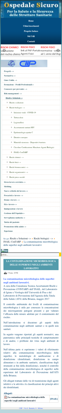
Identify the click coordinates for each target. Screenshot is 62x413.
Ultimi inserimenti (31, 25)
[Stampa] (5, 273)
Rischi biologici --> (17, 107)
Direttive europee (21, 137)
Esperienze (8, 231)
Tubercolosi (18, 117)
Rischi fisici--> (15, 162)
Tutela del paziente (11, 222)
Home (31, 20)
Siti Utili (31, 36)
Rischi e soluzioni (16, 102)
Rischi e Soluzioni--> (14, 98)
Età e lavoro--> (10, 204)
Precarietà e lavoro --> (13, 195)
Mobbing (7, 186)
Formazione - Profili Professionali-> (19, 84)
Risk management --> (13, 93)
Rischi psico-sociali (17, 177)
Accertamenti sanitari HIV (24, 127)
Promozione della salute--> (15, 226)
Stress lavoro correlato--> (14, 182)
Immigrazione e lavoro (13, 208)
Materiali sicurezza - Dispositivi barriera (29, 142)
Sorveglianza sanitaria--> (14, 217)
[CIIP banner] (24, 63)
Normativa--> (10, 75)
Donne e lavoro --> (12, 200)
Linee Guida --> (10, 80)
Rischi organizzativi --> (18, 172)
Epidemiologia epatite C (23, 132)
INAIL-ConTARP (21, 152)
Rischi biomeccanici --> (18, 167)
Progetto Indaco (31, 31)
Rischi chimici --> (16, 157)
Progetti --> (9, 71)
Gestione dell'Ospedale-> (14, 213)
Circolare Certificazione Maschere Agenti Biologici (34, 147)
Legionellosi (19, 122)
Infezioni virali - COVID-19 (25, 112)
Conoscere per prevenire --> (15, 89)
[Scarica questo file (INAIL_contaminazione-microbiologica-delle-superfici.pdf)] (6, 397)
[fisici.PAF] (26, 56)
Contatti (31, 41)
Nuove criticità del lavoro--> (16, 191)
